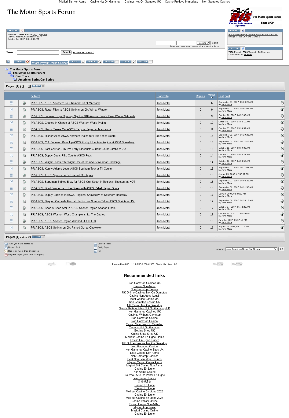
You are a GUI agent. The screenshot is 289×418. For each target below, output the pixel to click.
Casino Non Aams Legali (144, 295)
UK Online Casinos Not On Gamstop (144, 292)
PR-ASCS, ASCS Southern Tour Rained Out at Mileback (65, 103)
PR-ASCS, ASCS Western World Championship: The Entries (68, 214)
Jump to (220, 249)
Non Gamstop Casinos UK (144, 283)
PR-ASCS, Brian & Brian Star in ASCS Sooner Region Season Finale (73, 208)
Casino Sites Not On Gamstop (144, 324)
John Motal (163, 103)
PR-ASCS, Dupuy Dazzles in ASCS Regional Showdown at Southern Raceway (79, 194)
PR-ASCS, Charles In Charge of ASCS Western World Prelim (68, 122)
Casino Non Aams (144, 286)
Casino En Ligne (145, 368)
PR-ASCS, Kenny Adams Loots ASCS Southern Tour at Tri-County (72, 168)
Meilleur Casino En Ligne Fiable (144, 337)
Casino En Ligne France (144, 340)
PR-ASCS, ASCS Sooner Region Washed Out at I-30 (63, 221)
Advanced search (83, 52)
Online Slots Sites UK (144, 333)
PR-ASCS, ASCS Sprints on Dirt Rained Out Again (62, 175)
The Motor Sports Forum (26, 69)
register (43, 34)
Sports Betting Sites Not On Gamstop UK (144, 308)
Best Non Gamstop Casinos (144, 359)
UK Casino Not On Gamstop (144, 305)
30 (29, 86)
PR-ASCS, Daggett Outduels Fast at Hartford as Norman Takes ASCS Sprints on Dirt (83, 201)
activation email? (33, 37)
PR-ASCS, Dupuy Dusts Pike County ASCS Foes (61, 155)
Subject (35, 96)
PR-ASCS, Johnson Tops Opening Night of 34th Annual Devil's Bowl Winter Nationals (83, 116)
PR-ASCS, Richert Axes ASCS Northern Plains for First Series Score (73, 135)
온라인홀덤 (144, 381)
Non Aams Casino (144, 371)
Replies (200, 96)
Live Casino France (144, 378)
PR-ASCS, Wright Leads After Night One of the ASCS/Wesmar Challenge (76, 162)
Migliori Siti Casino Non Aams (144, 365)
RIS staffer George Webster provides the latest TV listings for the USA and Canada (253, 35)
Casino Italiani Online (145, 401)
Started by (163, 96)
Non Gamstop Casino (144, 317)
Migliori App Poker (144, 407)
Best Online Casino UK (144, 298)
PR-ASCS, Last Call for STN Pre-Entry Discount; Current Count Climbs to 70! (78, 149)
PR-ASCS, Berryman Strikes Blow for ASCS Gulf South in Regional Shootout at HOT (83, 181)
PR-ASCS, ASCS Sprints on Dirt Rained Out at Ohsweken (66, 227)
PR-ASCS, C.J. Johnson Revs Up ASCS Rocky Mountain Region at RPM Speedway (83, 142)
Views (212, 94)
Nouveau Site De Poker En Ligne (144, 375)
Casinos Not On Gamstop (144, 327)
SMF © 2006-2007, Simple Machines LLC (156, 264)
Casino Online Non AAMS (144, 404)
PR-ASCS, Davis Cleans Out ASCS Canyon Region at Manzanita (71, 129)
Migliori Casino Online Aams (144, 362)
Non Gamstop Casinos (144, 289)
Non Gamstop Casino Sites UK (144, 349)
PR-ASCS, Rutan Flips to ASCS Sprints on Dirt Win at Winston (69, 109)
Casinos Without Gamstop (144, 314)
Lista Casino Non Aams (144, 352)
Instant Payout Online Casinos (49, 62)
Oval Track (22, 76)
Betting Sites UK (144, 330)
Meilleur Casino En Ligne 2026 (144, 391)
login (35, 34)
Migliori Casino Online (144, 410)
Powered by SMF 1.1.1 (123, 264)
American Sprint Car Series (36, 79)
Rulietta (248, 54)
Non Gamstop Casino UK (144, 302)
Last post (224, 96)
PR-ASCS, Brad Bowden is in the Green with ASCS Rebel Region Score (75, 188)
